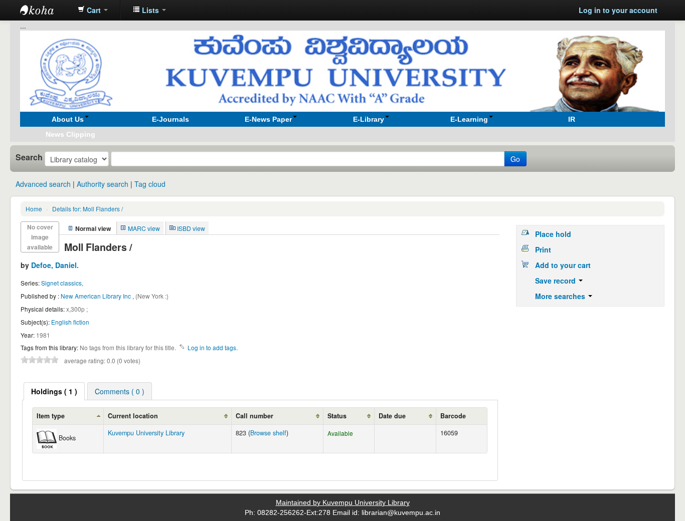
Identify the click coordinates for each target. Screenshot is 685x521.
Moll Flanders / (87, 208)
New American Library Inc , (98, 296)
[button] (92, 10)
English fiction (70, 322)
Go (515, 159)
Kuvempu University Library (146, 432)
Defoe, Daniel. (55, 265)
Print (543, 249)
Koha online (45, 10)
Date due (392, 415)
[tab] (54, 391)
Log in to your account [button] (618, 10)
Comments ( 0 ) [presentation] (119, 391)
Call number (254, 415)
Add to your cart (563, 265)
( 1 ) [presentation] (54, 391)
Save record (556, 281)
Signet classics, (62, 283)
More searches (561, 296)
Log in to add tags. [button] (213, 347)
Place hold (553, 234)
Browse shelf (268, 432)
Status (337, 415)
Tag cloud (149, 184)
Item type (51, 415)
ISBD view (191, 228)
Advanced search (43, 184)
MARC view (144, 228)
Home (34, 208)
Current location (133, 415)
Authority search (102, 184)
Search (29, 157)
